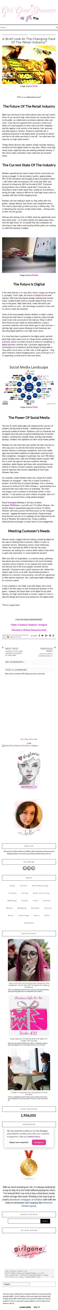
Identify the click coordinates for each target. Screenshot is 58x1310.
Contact (23, 886)
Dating (25, 893)
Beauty (9, 908)
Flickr (35, 86)
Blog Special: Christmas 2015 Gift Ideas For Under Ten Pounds (29, 1040)
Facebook (23, 625)
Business (35, 908)
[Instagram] (33, 870)
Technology (23, 915)
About (37, 915)
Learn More (25, 1307)
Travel (35, 900)
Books (11, 915)
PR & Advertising (40, 886)
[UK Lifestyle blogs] (29, 1180)
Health (24, 900)
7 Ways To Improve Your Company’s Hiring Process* (29, 1093)
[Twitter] (25, 870)
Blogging (22, 908)
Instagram (43, 625)
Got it (37, 1307)
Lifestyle (13, 893)
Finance (48, 908)
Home (12, 886)
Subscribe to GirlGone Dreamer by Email (29, 630)
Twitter (14, 625)
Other (18, 637)
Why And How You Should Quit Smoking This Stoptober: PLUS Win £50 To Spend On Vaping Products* (29, 985)
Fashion (47, 900)
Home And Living (41, 893)
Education (29, 923)
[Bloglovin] (29, 870)
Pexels (35, 275)
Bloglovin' (33, 625)
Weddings (12, 900)
